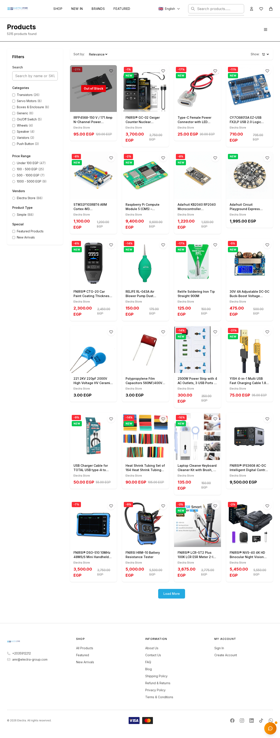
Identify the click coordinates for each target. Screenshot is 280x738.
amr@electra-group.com (29, 659)
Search (17, 67)
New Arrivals (85, 662)
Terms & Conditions (159, 697)
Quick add (148, 107)
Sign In (219, 648)
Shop (58, 8)
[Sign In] (251, 9)
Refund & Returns (157, 683)
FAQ (148, 662)
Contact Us (153, 655)
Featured (122, 8)
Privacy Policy (155, 690)
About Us (151, 648)
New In (77, 8)
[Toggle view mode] (266, 29)
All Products (84, 648)
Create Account (225, 655)
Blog (148, 669)
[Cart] (271, 9)
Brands (98, 8)
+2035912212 (21, 653)
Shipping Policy (156, 676)
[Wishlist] (261, 9)
